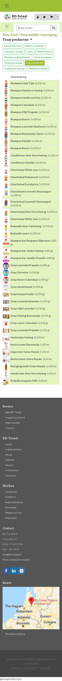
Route (7, 582)
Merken (8, 485)
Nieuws (9, 465)
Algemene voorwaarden (24, 667)
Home (8, 444)
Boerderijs (10, 507)
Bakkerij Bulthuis (14, 502)
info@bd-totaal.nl (12, 554)
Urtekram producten (14, 68)
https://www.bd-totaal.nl (16, 559)
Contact (9, 428)
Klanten (9, 459)
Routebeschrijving (15, 633)
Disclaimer (45, 667)
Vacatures (10, 475)
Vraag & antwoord (15, 417)
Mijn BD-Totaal (13, 412)
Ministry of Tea (13, 512)
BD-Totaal (10, 438)
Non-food (10, 34)
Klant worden (12, 422)
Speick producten (43, 57)
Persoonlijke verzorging (38, 34)
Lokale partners (13, 449)
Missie (8, 454)
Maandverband (44, 51)
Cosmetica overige (13, 51)
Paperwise (11, 517)
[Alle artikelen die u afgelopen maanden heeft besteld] (38, 17)
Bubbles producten (34, 46)
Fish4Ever (10, 496)
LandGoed (11, 491)
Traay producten (16, 39)
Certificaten (11, 470)
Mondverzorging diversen (17, 57)
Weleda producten (38, 68)
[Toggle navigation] (6, 6)
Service (8, 406)
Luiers (30, 51)
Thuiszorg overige (13, 63)
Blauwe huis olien (12, 46)
